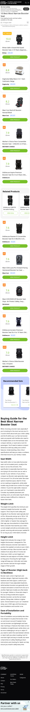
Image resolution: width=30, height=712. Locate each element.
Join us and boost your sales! (10, 709)
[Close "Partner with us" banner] (28, 701)
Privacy (3, 686)
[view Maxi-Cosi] (8, 102)
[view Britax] (8, 39)
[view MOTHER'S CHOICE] (8, 133)
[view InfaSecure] (8, 164)
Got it (26, 9)
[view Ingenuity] (8, 71)
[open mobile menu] (28, 3)
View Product (15, 57)
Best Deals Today (13, 683)
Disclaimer (4, 692)
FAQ (2, 683)
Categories (23, 677)
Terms (2, 689)
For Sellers (13, 679)
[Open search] (26, 3)
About (2, 677)
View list (13, 405)
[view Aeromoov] (8, 291)
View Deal (10, 213)
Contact (3, 680)
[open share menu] (27, 22)
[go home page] (4, 2)
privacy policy (15, 11)
